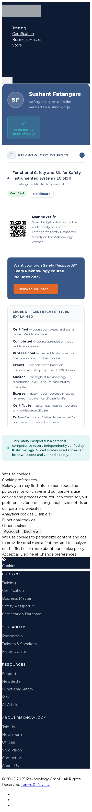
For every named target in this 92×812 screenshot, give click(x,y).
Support (9, 674)
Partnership (12, 636)
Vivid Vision (12, 750)
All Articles (11, 704)
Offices (8, 742)
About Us (10, 765)
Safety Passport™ (18, 606)
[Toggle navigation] (7, 80)
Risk (5, 697)
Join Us (8, 727)
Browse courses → (36, 289)
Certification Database (22, 614)
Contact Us (12, 758)
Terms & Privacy (35, 784)
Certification (23, 33)
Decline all (31, 531)
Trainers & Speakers (19, 644)
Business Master (27, 39)
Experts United (15, 651)
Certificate (41, 194)
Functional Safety (17, 689)
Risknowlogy (23, 450)
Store (17, 45)
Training (19, 28)
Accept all (11, 531)
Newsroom (12, 734)
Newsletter (12, 681)
